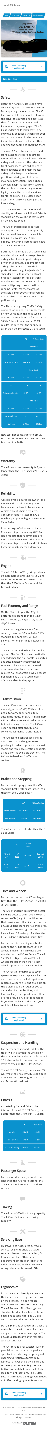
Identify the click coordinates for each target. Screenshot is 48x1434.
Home (7, 15)
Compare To (26, 15)
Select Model (15, 15)
